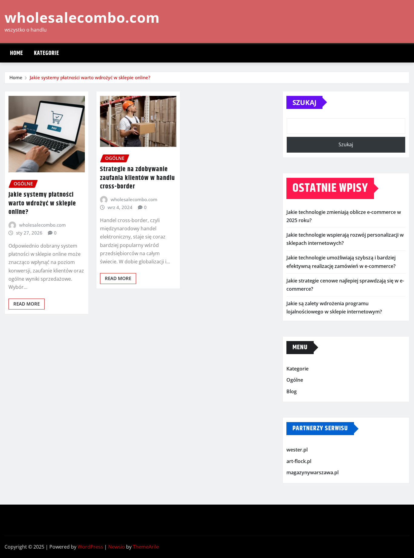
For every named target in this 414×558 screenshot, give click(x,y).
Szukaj (304, 102)
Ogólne (294, 380)
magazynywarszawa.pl (312, 472)
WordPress (90, 546)
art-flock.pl (298, 461)
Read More (26, 304)
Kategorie (46, 53)
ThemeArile (146, 546)
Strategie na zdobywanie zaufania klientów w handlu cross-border (137, 178)
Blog (291, 391)
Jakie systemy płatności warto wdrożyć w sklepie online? (90, 77)
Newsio (116, 546)
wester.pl (297, 449)
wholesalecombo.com (82, 17)
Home (16, 53)
